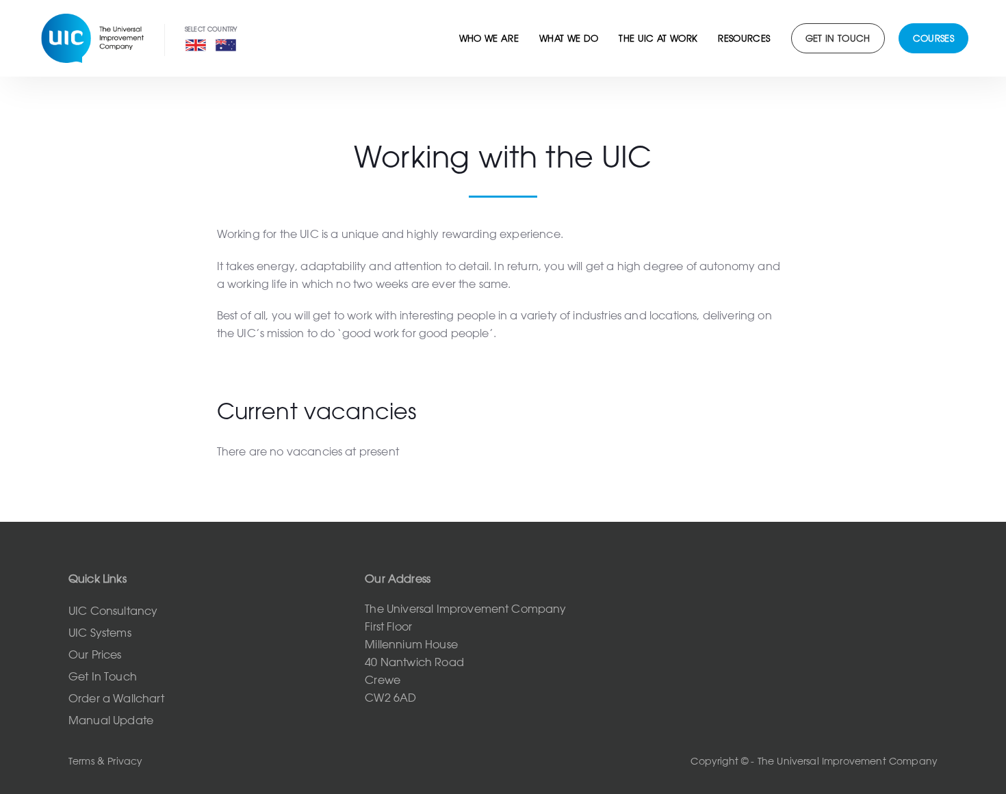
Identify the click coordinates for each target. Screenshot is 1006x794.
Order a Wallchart (116, 698)
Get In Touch (102, 676)
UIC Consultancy (112, 611)
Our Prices (95, 654)
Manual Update (110, 720)
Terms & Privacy (105, 761)
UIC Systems (99, 632)
